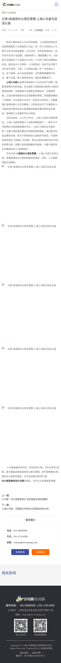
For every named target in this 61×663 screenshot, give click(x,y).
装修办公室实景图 (27, 153)
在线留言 (40, 552)
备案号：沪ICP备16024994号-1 (30, 656)
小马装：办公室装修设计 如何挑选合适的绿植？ (25, 499)
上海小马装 (11, 82)
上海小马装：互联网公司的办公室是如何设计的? (25, 509)
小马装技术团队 (45, 648)
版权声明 (36, 653)
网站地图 (24, 653)
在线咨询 (20, 552)
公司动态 (12, 13)
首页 (4, 13)
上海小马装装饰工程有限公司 (35, 645)
